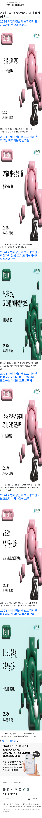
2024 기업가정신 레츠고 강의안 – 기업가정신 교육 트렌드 (20, 23)
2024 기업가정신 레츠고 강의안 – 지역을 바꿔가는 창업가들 (20, 138)
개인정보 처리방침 (16, 783)
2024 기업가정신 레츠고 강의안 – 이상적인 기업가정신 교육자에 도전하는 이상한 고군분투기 (20, 377)
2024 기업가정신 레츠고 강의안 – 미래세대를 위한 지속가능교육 (20, 612)
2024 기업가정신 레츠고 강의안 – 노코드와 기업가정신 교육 (20, 496)
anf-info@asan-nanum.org (32, 806)
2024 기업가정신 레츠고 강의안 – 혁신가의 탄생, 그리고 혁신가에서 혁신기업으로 (20, 255)
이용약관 (5, 783)
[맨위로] (39, 773)
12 (8, 741)
